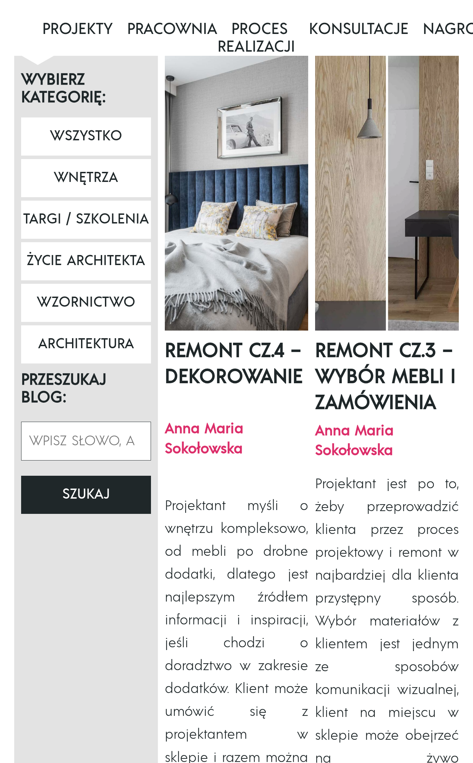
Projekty (77, 29)
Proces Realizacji (256, 38)
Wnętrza (86, 177)
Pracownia (172, 29)
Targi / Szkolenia (86, 219)
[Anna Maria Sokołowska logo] (24, 54)
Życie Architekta (86, 261)
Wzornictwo (86, 302)
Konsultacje (359, 29)
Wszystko (86, 136)
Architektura (86, 344)
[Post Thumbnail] (237, 193)
